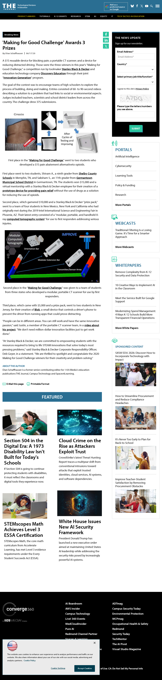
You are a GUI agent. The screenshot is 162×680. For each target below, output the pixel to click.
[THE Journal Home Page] (19, 6)
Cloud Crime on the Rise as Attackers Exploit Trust (80, 446)
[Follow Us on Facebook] (137, 5)
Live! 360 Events (75, 619)
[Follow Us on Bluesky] (132, 6)
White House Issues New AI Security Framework (80, 526)
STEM (87, 16)
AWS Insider (72, 608)
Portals (123, 149)
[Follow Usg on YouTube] (146, 6)
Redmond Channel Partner (81, 634)
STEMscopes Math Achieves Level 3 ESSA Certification (23, 529)
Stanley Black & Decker (76, 69)
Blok (37, 309)
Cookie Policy (30, 660)
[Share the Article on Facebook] (106, 34)
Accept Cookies (85, 668)
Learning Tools (124, 175)
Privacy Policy (142, 88)
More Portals (123, 205)
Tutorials (45, 16)
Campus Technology (77, 613)
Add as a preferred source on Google (117, 6)
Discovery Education (53, 73)
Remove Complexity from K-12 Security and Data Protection (133, 273)
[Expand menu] (157, 7)
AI (95, 16)
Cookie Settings (58, 668)
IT (112, 16)
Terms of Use (100, 668)
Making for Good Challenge (46, 160)
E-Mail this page (15, 383)
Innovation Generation (17, 77)
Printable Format (40, 383)
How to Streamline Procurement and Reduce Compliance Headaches (134, 399)
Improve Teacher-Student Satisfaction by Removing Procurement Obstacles (130, 482)
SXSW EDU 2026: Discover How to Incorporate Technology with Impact (135, 356)
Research (76, 16)
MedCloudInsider (75, 624)
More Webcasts (124, 247)
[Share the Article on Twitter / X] (106, 46)
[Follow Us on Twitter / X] (141, 6)
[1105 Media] (18, 638)
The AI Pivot (119, 644)
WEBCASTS (125, 223)
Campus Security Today (126, 608)
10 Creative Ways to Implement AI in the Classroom (135, 286)
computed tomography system (25, 219)
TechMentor (119, 639)
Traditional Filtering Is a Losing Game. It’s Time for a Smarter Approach (133, 233)
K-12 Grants (60, 16)
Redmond (118, 629)
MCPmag (117, 619)
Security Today (121, 634)
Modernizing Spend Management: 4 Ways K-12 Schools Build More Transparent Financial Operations (135, 314)
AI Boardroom (73, 603)
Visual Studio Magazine (126, 649)
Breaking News (11, 34)
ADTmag (117, 603)
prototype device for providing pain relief (28, 190)
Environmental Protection (127, 613)
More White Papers (126, 328)
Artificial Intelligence (127, 156)
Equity (103, 16)
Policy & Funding (125, 185)
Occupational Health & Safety (130, 624)
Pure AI (69, 629)
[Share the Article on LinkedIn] (106, 40)
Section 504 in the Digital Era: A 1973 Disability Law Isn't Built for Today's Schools (24, 451)
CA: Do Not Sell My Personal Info (125, 668)
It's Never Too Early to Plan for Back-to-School (132, 441)
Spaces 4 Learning (76, 639)
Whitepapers (128, 265)
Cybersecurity (123, 166)
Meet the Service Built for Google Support (134, 299)
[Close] (94, 642)
